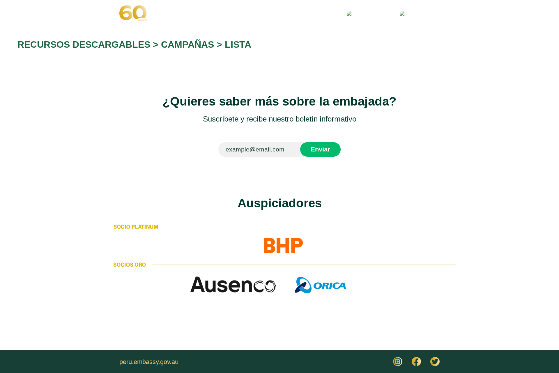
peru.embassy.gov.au (148, 361)
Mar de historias (233, 13)
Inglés (427, 13)
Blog (306, 13)
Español (380, 13)
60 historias (277, 13)
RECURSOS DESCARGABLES (83, 44)
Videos (329, 13)
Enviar (320, 149)
